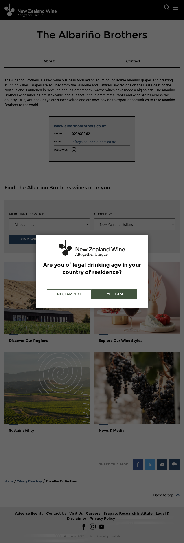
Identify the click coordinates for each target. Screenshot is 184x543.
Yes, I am (115, 294)
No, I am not (69, 294)
